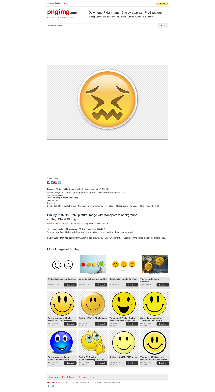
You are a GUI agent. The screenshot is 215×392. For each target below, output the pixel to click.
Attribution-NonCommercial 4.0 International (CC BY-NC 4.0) (82, 188)
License (57, 377)
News (64, 377)
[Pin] (55, 182)
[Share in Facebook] (48, 182)
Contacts (93, 377)
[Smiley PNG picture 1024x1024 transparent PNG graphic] (93, 343)
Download (70, 285)
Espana (65, 3)
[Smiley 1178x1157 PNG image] (93, 304)
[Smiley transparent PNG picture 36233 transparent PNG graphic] (62, 304)
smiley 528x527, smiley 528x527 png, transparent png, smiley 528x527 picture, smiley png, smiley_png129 (91, 192)
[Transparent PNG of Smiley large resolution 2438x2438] (124, 304)
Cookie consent (81, 377)
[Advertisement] (107, 47)
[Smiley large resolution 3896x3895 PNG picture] (154, 304)
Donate (71, 377)
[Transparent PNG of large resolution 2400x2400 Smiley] (154, 343)
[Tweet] (59, 182)
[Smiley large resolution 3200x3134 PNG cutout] (62, 343)
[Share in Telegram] (52, 182)
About (51, 377)
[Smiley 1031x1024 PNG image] (124, 343)
